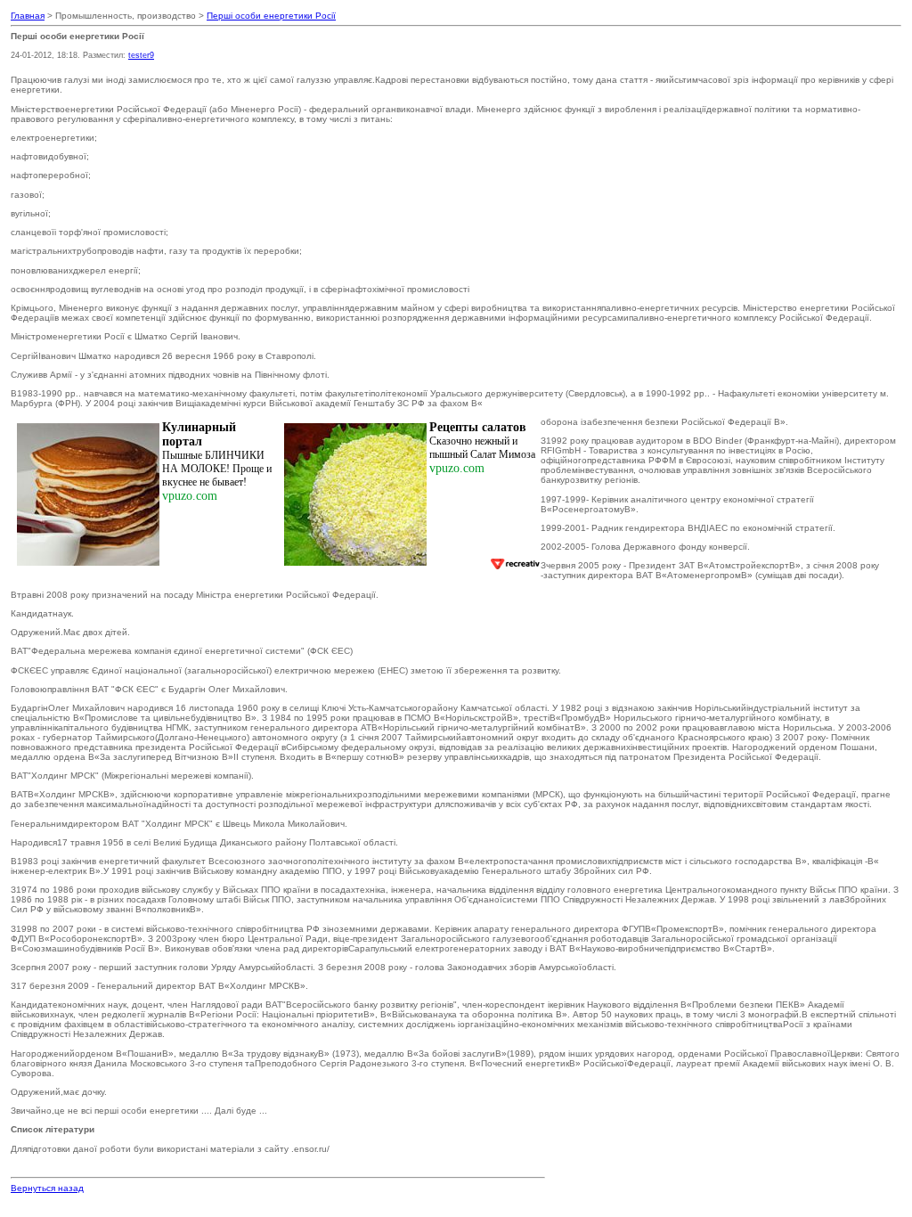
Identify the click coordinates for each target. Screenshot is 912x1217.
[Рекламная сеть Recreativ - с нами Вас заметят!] (514, 563)
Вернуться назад (47, 1188)
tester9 (141, 55)
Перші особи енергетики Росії (271, 15)
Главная (28, 15)
